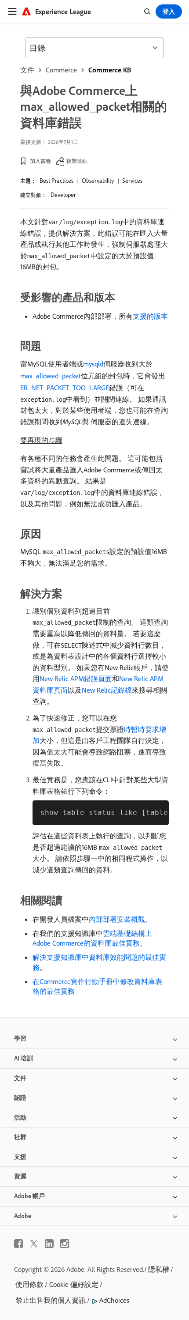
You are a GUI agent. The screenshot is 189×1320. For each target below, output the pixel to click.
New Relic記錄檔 (107, 690)
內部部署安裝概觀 (117, 919)
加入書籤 (40, 161)
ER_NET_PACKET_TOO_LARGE (64, 387)
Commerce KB (109, 69)
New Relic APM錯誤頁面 (76, 678)
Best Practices (56, 181)
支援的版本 (150, 316)
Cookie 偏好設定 (73, 1284)
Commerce (61, 69)
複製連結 (76, 161)
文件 (27, 69)
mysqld (93, 363)
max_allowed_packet (50, 375)
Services (132, 181)
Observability (98, 181)
